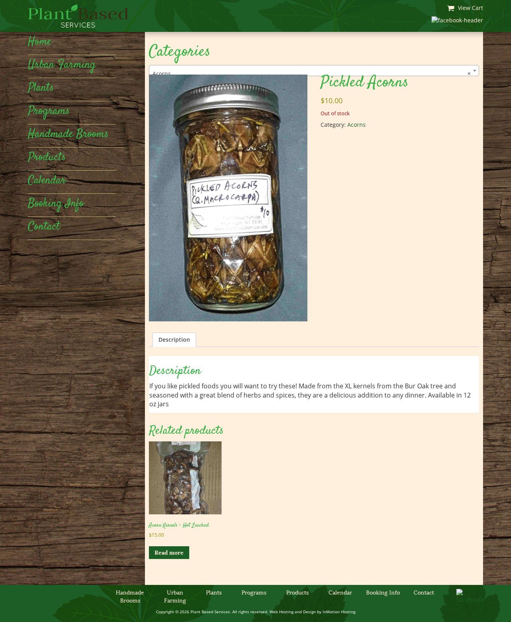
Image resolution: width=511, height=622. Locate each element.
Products (47, 157)
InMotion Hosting (339, 611)
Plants (41, 88)
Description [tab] (174, 339)
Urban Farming (61, 65)
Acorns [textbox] (312, 73)
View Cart (469, 8)
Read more (169, 552)
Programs (49, 111)
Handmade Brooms (68, 134)
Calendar (47, 181)
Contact (44, 227)
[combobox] (314, 70)
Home (39, 42)
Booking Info (56, 204)
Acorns (356, 124)
